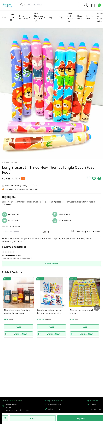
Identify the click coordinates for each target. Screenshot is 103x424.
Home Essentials (23, 17)
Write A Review (51, 263)
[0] (93, 5)
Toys (61, 17)
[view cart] (93, 5)
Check (46, 232)
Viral (4, 17)
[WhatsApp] (94, 178)
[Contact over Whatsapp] (99, 5)
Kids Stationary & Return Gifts (38, 17)
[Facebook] (99, 178)
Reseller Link (89, 17)
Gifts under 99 (12, 17)
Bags (51, 17)
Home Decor (79, 17)
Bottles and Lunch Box (70, 17)
